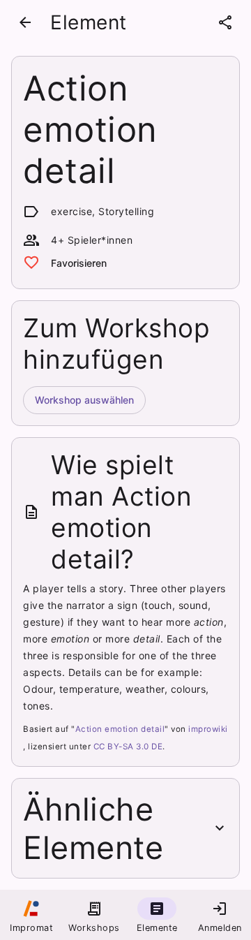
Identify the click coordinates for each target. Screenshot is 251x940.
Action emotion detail (120, 729)
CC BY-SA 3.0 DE (128, 746)
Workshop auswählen (84, 400)
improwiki (208, 729)
